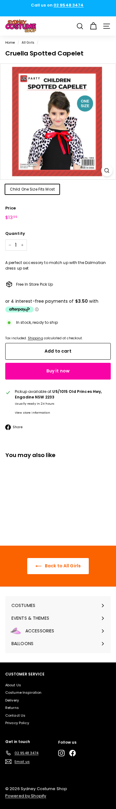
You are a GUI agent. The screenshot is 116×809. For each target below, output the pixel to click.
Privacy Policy (17, 722)
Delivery (12, 700)
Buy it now (58, 371)
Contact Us (15, 715)
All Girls (28, 42)
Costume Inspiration (23, 692)
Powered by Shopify (25, 796)
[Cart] (93, 26)
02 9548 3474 (69, 5)
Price (10, 208)
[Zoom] (107, 170)
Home (10, 42)
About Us (13, 685)
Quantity (15, 233)
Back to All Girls (62, 566)
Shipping (35, 338)
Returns (12, 707)
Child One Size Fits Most (32, 189)
